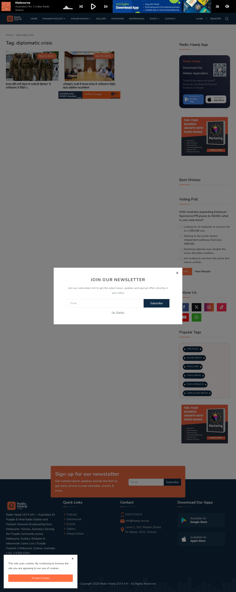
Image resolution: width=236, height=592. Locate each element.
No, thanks (118, 312)
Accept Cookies (41, 578)
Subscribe (156, 303)
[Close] (177, 273)
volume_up (227, 6)
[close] (73, 559)
